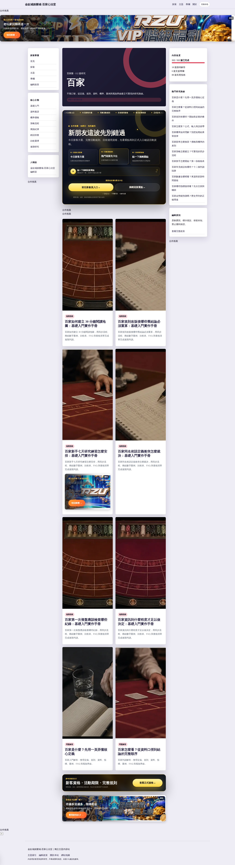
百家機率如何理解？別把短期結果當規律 (188, 134)
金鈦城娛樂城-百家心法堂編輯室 (42, 170)
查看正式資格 (148, 782)
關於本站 (54, 855)
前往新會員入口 (91, 187)
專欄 (188, 4)
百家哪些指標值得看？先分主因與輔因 (188, 188)
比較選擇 (34, 141)
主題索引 (32, 855)
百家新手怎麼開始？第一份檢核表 (188, 161)
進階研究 (34, 147)
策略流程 (34, 123)
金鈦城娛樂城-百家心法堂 (40, 4)
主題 (181, 4)
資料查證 (34, 112)
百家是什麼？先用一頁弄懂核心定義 (188, 99)
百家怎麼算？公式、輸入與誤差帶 (188, 126)
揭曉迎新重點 (137, 187)
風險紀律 (34, 129)
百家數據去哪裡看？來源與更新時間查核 (188, 178)
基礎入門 (34, 106)
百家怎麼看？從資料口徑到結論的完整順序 (188, 109)
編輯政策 (34, 84)
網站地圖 (65, 855)
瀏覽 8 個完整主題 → (76, 100)
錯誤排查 (34, 135)
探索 (174, 4)
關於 (195, 4)
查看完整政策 (178, 231)
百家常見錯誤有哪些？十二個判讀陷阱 (188, 169)
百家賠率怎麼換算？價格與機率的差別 (188, 144)
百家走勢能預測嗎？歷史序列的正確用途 (188, 198)
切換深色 (204, 4)
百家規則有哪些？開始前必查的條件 (188, 118)
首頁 (32, 61)
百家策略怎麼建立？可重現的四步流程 (188, 153)
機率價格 (34, 117)
